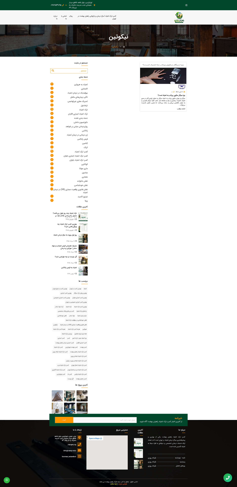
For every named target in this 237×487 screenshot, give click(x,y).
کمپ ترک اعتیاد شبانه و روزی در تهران (76, 361)
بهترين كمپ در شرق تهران (60, 289)
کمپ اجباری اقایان (81, 343)
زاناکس (85, 130)
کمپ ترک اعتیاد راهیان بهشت (78, 352)
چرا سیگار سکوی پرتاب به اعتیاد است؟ (171, 95)
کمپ (68, 338)
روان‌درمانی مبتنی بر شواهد (77, 126)
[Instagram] (186, 5)
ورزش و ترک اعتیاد (67, 334)
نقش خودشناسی (81, 185)
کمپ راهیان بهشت (81, 379)
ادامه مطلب (181, 109)
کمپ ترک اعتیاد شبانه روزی (60, 352)
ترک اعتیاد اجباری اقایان (78, 113)
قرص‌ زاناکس (82, 139)
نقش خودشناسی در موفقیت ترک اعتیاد (76, 320)
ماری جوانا (83, 168)
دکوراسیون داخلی (81, 122)
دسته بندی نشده (81, 118)
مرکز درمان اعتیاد (82, 316)
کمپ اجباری (61, 338)
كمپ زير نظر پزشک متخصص (66, 311)
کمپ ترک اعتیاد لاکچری (58, 370)
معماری (85, 176)
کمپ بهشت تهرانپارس (71, 347)
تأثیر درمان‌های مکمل (79, 97)
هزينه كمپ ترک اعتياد (74, 329)
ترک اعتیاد (83, 109)
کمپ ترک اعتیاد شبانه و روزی (79, 356)
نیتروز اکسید (83, 196)
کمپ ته (70, 374)
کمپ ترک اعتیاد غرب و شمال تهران (77, 370)
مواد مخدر (72, 316)
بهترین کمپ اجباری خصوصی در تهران (76, 302)
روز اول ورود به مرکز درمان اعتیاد (65, 235)
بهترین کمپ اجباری (66, 293)
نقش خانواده (82, 181)
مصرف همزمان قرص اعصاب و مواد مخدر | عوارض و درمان (64, 247)
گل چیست (70, 379)
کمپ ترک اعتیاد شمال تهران (79, 365)
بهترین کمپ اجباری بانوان (79, 298)
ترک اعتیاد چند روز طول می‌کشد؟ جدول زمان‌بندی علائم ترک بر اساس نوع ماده (65, 215)
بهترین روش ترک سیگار (80, 293)
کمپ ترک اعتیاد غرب (63, 365)
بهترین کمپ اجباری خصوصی (62, 298)
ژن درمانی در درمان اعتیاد (77, 134)
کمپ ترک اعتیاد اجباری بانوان (76, 155)
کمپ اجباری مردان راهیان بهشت (65, 343)
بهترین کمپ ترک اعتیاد (80, 307)
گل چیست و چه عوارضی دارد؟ (66, 256)
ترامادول (84, 105)
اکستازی (84, 88)
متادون (85, 172)
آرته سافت (113, 484)
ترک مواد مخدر (59, 307)
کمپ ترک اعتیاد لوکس (80, 374)
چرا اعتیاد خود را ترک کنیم (79, 338)
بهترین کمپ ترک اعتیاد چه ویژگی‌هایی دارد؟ (67, 225)
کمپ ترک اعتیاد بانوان (79, 160)
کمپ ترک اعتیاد (81, 151)
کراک (86, 147)
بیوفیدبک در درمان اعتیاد (78, 92)
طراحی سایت (123, 484)
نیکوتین (55, 325)
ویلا (86, 200)
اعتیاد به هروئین (81, 84)
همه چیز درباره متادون (81, 334)
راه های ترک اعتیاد (82, 311)
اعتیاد (85, 289)
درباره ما (55, 17)
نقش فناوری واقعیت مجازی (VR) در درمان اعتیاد (70, 191)
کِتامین (85, 143)
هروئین (85, 329)
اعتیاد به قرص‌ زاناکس (69, 267)
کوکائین (84, 164)
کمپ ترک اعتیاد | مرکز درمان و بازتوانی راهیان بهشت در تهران (97, 17)
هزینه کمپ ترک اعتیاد (59, 329)
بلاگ (71, 16)
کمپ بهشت (83, 347)
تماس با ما (64, 17)
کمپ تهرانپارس (61, 374)
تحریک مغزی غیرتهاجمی (78, 101)
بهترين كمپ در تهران (75, 289)
